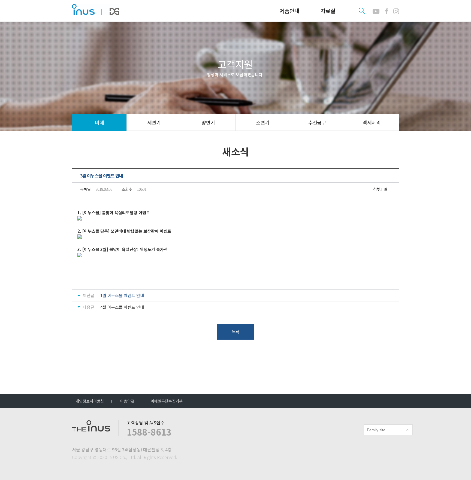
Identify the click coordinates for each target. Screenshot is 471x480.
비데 (99, 122)
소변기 (262, 122)
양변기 (208, 122)
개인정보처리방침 (90, 401)
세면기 (154, 122)
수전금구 (317, 122)
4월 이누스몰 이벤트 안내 (122, 307)
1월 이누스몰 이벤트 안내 (122, 295)
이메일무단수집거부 (167, 401)
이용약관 (127, 401)
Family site (376, 430)
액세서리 (372, 122)
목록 (235, 331)
